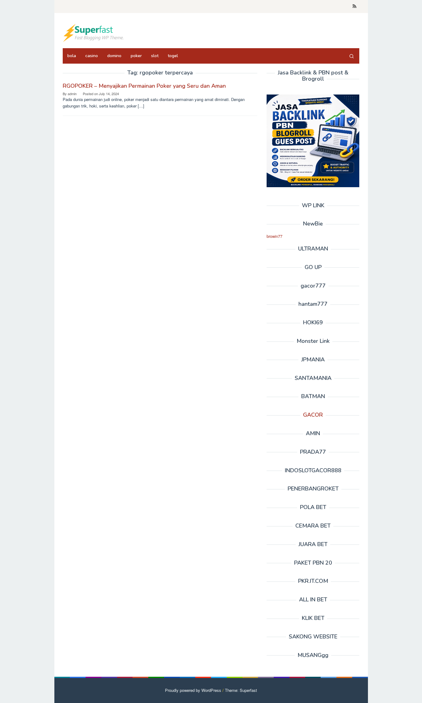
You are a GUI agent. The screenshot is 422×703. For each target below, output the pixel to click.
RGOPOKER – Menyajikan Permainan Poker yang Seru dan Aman (144, 86)
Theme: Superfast (241, 690)
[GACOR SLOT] (93, 32)
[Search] (351, 56)
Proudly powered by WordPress (193, 690)
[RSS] (354, 6)
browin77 (274, 236)
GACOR (313, 415)
